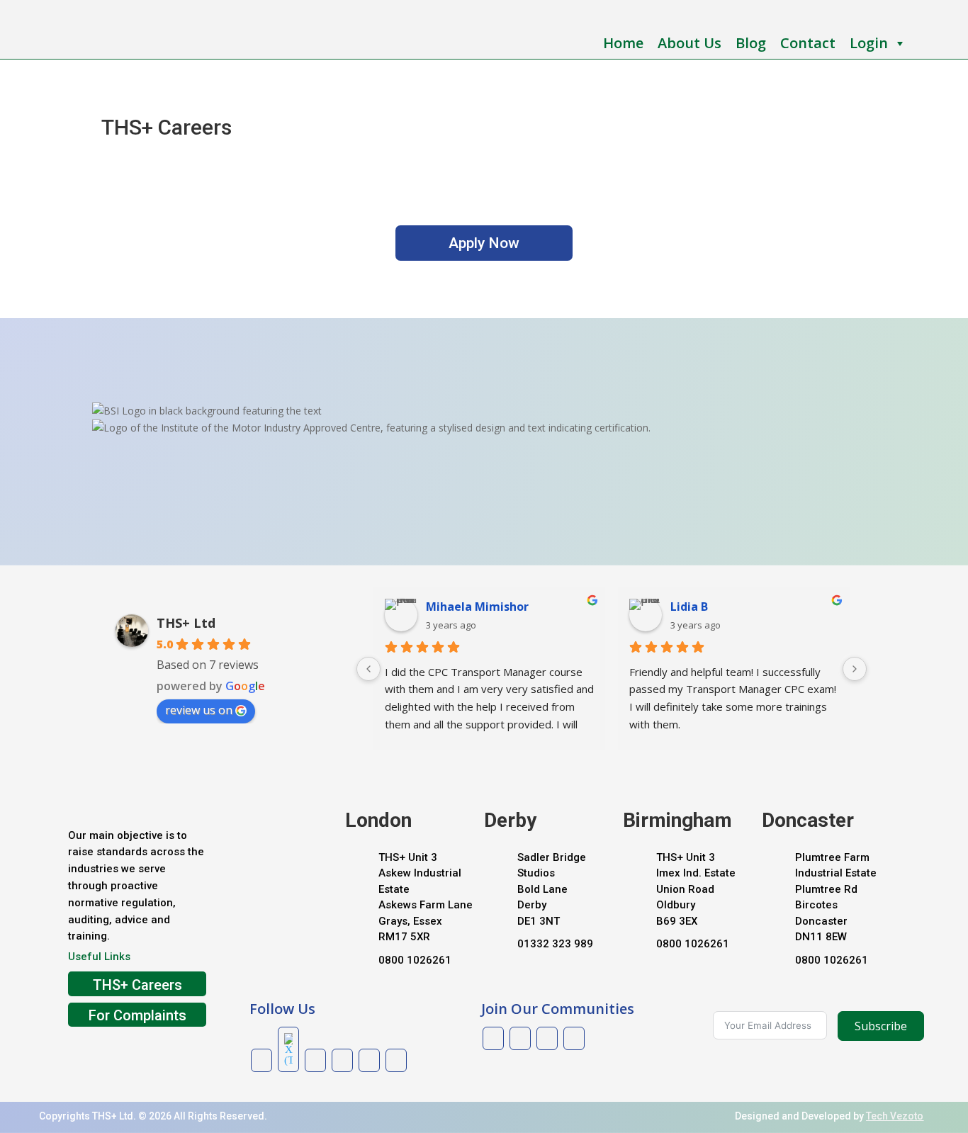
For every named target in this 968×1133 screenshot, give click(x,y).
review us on (198, 710)
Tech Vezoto (894, 1116)
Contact (807, 42)
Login (869, 42)
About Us (689, 42)
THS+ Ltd (186, 622)
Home (623, 42)
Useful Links (99, 956)
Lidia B (689, 606)
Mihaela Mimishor (477, 606)
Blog (751, 42)
